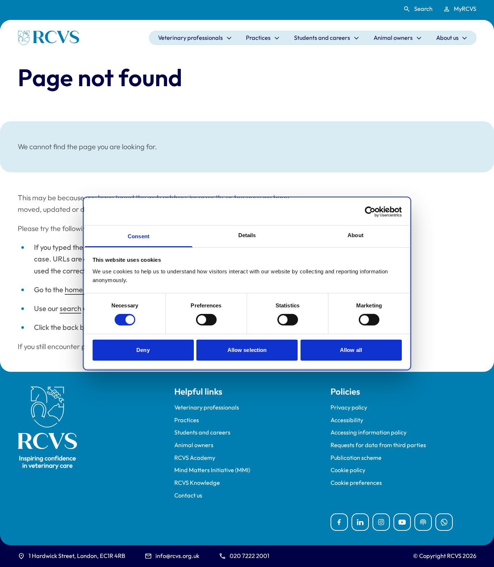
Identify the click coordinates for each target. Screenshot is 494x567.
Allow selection (247, 350)
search (70, 308)
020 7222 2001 (249, 555)
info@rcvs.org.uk (177, 555)
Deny (142, 350)
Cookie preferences (356, 482)
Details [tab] (247, 235)
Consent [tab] (138, 236)
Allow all (351, 350)
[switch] (206, 320)
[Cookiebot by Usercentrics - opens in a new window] (370, 211)
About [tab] (355, 235)
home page (83, 289)
